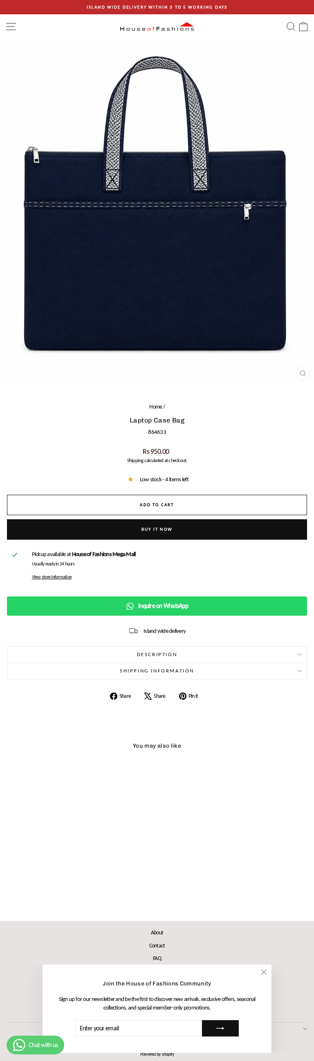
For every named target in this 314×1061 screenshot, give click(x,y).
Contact (157, 945)
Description (157, 654)
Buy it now (157, 529)
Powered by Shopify (157, 1054)
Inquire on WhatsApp (163, 606)
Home (155, 406)
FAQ (157, 958)
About (157, 932)
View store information (52, 577)
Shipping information (157, 671)
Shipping (135, 460)
